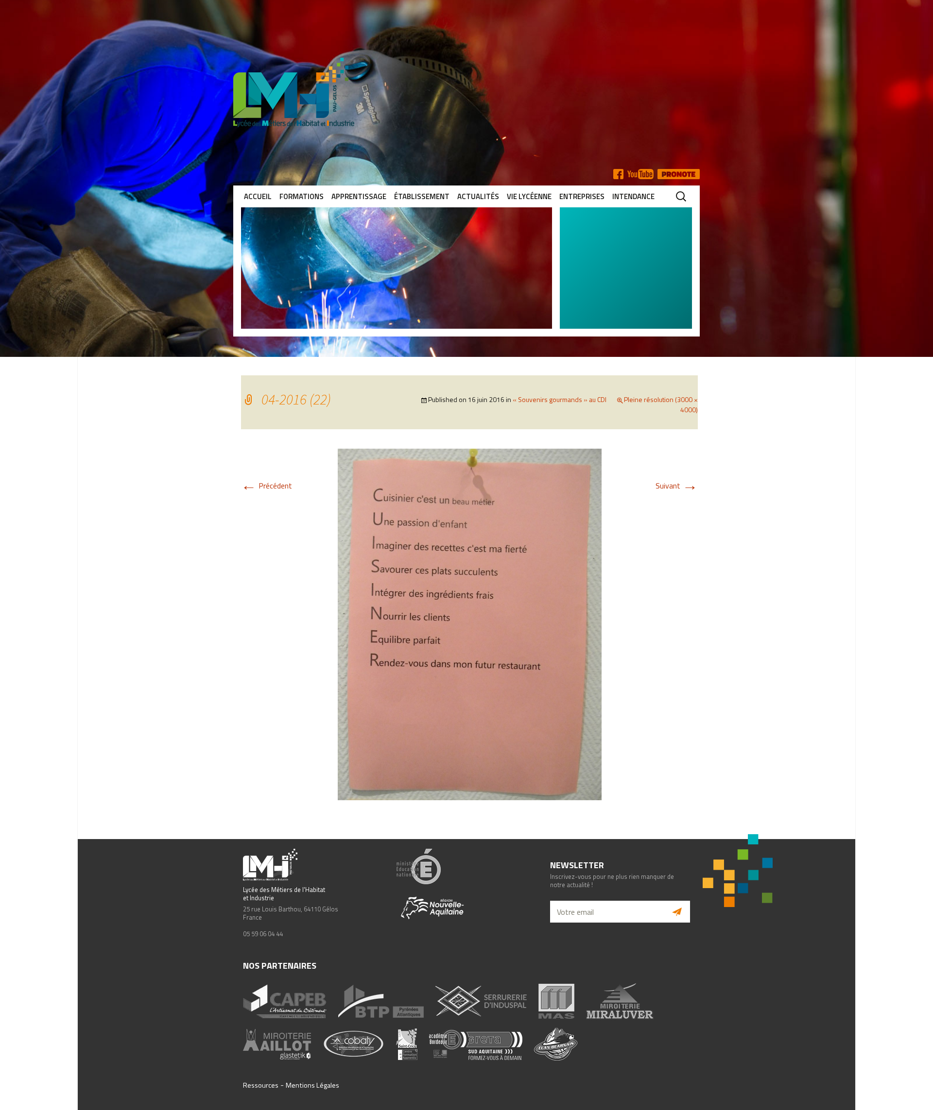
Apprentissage (358, 196)
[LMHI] (466, 92)
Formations (301, 196)
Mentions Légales (312, 1085)
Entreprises (582, 196)
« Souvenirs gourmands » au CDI (559, 399)
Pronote (678, 174)
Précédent (266, 485)
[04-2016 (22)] (470, 623)
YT (640, 174)
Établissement (421, 196)
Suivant (677, 485)
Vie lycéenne (529, 196)
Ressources (260, 1085)
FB (618, 174)
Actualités (478, 196)
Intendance (633, 196)
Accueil (258, 196)
